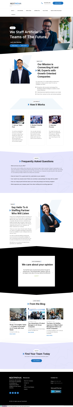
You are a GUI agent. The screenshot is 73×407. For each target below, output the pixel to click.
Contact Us (26, 383)
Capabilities (37, 10)
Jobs (25, 385)
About (12, 10)
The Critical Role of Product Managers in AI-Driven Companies (36, 325)
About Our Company (28, 380)
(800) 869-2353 (57, 381)
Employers (28, 10)
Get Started (36, 360)
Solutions (45, 10)
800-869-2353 (47, 2)
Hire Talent (24, 45)
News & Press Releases (56, 10)
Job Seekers (20, 10)
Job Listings (58, 3)
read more (13, 334)
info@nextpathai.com (48, 3)
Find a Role (14, 45)
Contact (13, 14)
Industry (26, 389)
